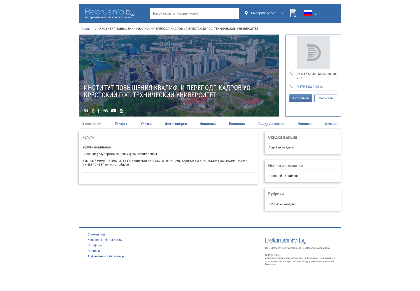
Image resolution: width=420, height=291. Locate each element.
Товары (121, 124)
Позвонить (301, 98)
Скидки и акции (271, 124)
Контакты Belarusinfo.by (105, 240)
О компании (96, 234)
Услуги (146, 124)
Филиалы (208, 124)
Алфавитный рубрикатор (106, 256)
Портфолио (95, 245)
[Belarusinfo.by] (109, 13)
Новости (305, 124)
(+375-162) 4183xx (310, 86)
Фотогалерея (176, 124)
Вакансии (237, 124)
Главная (86, 28)
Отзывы (331, 124)
